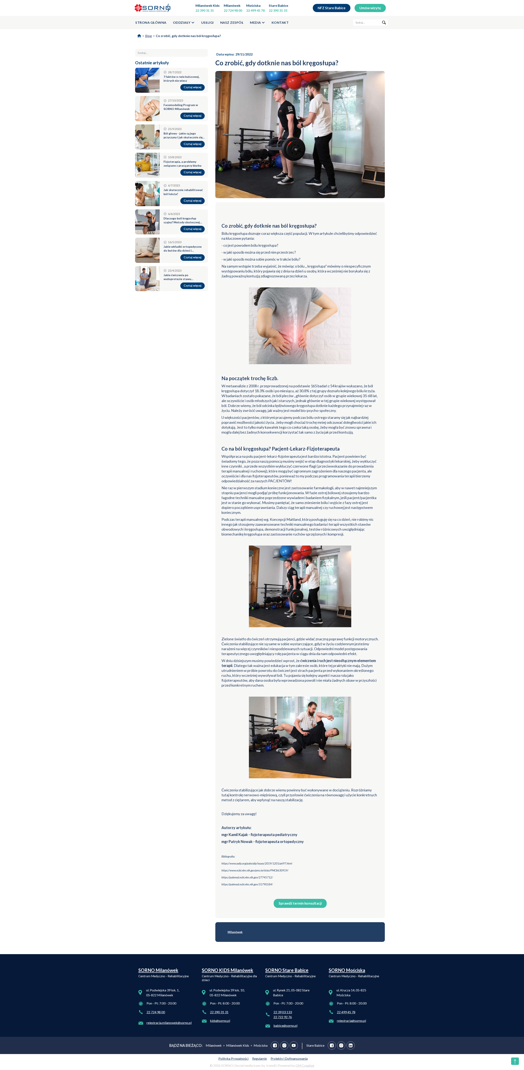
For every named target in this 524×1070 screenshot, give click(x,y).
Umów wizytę (370, 8)
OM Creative (305, 1065)
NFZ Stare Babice (332, 8)
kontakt (280, 22)
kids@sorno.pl (220, 1021)
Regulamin (259, 1058)
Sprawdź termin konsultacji (300, 903)
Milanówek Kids (207, 5)
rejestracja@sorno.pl (351, 1021)
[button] (184, 22)
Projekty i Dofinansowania (289, 1058)
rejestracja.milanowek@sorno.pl (169, 1023)
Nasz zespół (232, 22)
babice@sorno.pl (285, 1025)
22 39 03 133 (282, 1012)
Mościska (253, 5)
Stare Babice (278, 5)
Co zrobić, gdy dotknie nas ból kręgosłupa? (188, 36)
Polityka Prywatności (233, 1058)
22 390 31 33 (278, 10)
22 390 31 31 (204, 10)
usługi (207, 22)
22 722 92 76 (282, 1017)
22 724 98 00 (233, 10)
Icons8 (271, 1065)
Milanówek (232, 5)
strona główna (150, 22)
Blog (148, 36)
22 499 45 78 (255, 10)
